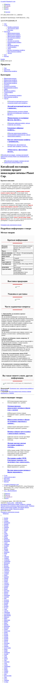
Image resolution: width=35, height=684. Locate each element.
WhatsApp (6, 513)
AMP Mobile (18, 502)
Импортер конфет (18, 509)
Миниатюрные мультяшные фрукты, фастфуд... (17, 119)
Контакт (6, 56)
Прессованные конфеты (14, 51)
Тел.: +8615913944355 (10, 490)
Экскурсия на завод (13, 28)
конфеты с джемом (25, 504)
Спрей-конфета (11, 47)
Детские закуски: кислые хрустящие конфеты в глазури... (16, 445)
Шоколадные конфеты (13, 34)
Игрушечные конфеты (13, 37)
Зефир (9, 44)
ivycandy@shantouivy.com (8, 1)
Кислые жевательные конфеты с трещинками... (18, 140)
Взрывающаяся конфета (14, 42)
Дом (5, 24)
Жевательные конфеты (14, 36)
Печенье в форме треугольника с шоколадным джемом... (19, 432)
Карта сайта (10, 502)
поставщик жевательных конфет (10, 504)
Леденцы (10, 39)
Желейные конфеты (13, 45)
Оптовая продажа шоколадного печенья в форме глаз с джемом (18, 408)
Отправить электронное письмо (10, 512)
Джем (9, 48)
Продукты (7, 31)
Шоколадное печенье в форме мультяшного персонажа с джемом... (18, 421)
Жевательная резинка (13, 33)
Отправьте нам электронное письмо (11, 225)
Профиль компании (13, 27)
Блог (5, 54)
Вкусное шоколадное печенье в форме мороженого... (18, 471)
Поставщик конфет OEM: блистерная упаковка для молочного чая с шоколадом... (18, 460)
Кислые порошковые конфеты (16, 50)
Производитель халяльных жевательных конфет (14, 506)
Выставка (10, 30)
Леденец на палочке (13, 41)
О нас (5, 25)
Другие (9, 53)
